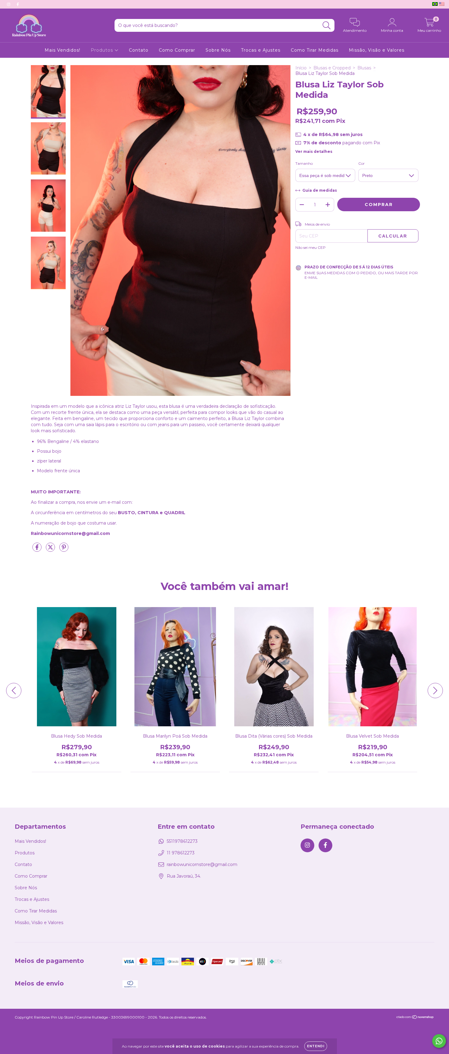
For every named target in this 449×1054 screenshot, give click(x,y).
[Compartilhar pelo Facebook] (37, 549)
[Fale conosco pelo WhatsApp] (439, 1041)
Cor (361, 163)
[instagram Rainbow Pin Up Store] (9, 4)
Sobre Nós (218, 50)
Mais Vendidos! (62, 50)
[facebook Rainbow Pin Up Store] (18, 4)
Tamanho (304, 163)
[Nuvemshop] (415, 1017)
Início (301, 68)
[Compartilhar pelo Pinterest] (63, 549)
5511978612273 (182, 841)
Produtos (103, 50)
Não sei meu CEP (310, 247)
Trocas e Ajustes (260, 50)
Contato (138, 50)
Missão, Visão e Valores (376, 50)
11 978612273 (181, 853)
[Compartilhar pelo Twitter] (51, 549)
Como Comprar (177, 50)
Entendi (315, 1046)
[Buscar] (326, 25)
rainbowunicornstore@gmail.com (202, 864)
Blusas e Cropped (332, 68)
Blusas (364, 68)
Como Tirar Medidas (314, 50)
